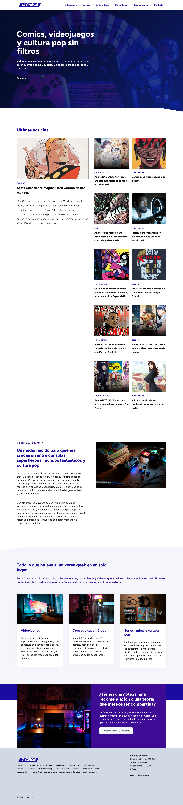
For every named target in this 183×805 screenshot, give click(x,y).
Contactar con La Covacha (116, 730)
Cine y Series (121, 5)
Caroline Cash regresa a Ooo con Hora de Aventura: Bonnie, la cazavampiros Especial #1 (111, 292)
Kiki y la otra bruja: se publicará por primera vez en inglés (148, 404)
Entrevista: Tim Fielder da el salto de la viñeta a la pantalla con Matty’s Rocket (110, 348)
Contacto (158, 5)
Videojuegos (71, 5)
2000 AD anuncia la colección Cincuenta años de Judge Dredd (148, 292)
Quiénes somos (140, 5)
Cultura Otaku (102, 5)
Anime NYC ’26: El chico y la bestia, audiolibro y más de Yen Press (111, 404)
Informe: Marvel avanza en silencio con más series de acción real (146, 236)
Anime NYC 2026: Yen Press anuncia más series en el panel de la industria (110, 180)
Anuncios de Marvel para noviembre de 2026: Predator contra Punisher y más (110, 236)
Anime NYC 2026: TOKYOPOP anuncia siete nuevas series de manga (149, 348)
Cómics (86, 5)
